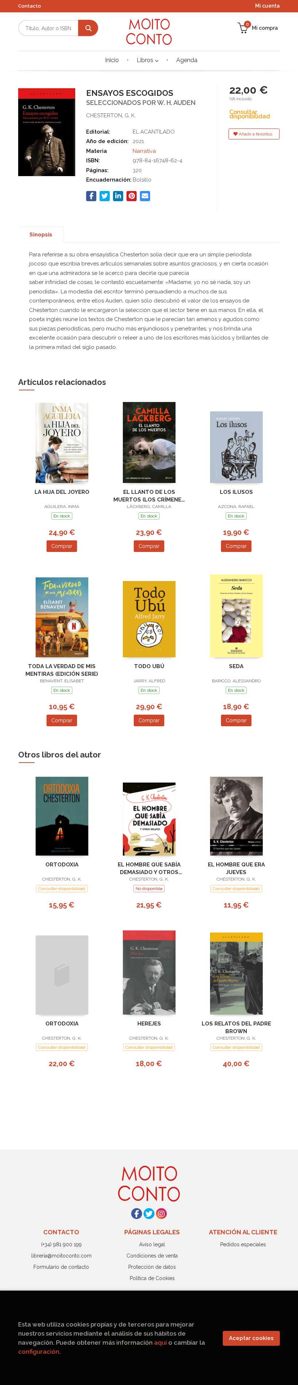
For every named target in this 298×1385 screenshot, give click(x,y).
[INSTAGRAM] (161, 1213)
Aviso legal (152, 1244)
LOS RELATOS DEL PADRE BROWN (236, 1027)
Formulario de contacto (61, 1267)
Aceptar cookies (251, 1338)
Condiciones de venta (152, 1256)
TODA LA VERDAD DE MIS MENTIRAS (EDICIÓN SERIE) (61, 670)
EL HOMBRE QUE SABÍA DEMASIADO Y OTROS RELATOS (149, 868)
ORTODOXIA (61, 864)
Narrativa (144, 151)
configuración (38, 1351)
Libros (146, 60)
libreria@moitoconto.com (61, 1256)
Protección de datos (152, 1267)
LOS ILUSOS (236, 492)
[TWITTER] (149, 1213)
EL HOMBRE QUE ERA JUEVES (236, 868)
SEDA (236, 666)
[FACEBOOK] (136, 1213)
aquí (160, 1342)
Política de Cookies (152, 1278)
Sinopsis (40, 234)
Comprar (61, 546)
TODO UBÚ (149, 666)
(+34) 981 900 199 (61, 1244)
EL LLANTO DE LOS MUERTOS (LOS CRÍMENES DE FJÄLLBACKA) (149, 496)
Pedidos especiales (243, 1244)
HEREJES (149, 1023)
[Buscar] (88, 28)
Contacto (29, 6)
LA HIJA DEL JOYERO (62, 492)
